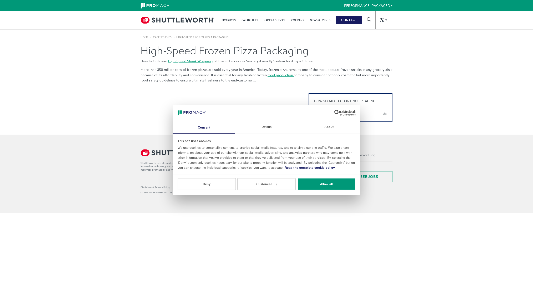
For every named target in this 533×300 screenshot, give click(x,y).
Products (228, 20)
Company (297, 20)
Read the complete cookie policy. (310, 167)
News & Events (320, 20)
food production (281, 75)
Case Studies (162, 37)
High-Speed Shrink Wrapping (190, 61)
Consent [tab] (204, 127)
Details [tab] (267, 126)
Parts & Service (274, 20)
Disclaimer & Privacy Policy (155, 187)
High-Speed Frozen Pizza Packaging (202, 37)
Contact (349, 20)
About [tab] (329, 126)
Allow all (326, 184)
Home (144, 37)
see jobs (369, 176)
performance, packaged (367, 5)
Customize (264, 184)
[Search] (369, 19)
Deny (206, 184)
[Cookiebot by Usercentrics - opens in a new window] (337, 113)
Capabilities (250, 20)
